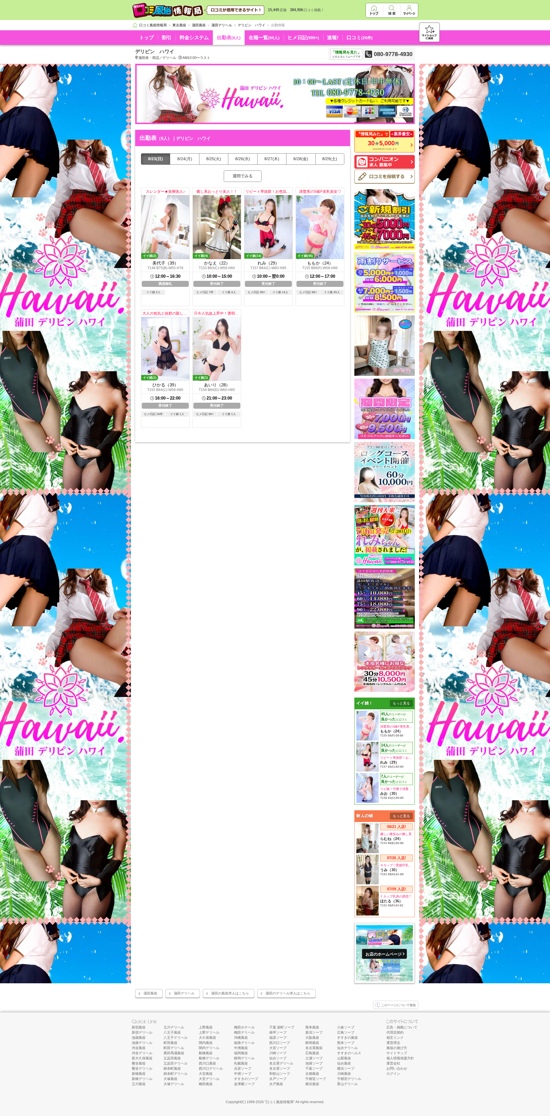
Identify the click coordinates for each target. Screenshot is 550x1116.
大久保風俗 (207, 1038)
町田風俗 (170, 1043)
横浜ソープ (345, 1069)
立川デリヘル (174, 1027)
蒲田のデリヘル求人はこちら (288, 993)
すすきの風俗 (347, 1038)
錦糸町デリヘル (176, 1074)
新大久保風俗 (142, 1058)
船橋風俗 (206, 1053)
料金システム (194, 37)
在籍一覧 (264, 37)
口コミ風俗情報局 (279, 1102)
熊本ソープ (345, 1043)
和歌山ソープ (279, 1074)
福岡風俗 (241, 1053)
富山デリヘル (347, 1084)
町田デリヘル (174, 1048)
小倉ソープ (345, 1027)
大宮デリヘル (209, 1079)
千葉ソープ (314, 1069)
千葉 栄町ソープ (281, 1027)
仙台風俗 (344, 1063)
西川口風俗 (207, 1063)
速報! (333, 37)
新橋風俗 (139, 1074)
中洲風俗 (241, 1048)
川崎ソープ (277, 1053)
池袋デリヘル (142, 1043)
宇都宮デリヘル (349, 1079)
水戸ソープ (277, 1079)
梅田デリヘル (244, 1032)
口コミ (360, 37)
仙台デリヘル (347, 1048)
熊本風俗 (312, 1027)
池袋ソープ (314, 1063)
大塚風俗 (170, 1079)
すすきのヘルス (349, 1053)
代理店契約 (395, 1032)
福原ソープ (277, 1038)
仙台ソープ (277, 1058)
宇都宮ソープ (315, 1079)
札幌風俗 (241, 1063)
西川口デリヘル (211, 1069)
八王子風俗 (172, 1032)
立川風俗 (139, 1084)
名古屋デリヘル (281, 1063)
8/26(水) (242, 158)
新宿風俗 (139, 1027)
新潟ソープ (314, 1032)
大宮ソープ (277, 1048)
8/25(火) (213, 158)
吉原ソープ (242, 1069)
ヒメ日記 (303, 37)
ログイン (393, 1074)
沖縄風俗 (241, 1038)
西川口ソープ (279, 1043)
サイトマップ (396, 1053)
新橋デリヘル (142, 1079)
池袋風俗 (139, 1038)
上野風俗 (206, 1027)
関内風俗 (206, 1043)
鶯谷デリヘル (142, 1069)
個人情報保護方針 (400, 1058)
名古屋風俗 (314, 1048)
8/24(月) (184, 158)
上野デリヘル (209, 1032)
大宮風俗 (206, 1074)
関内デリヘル (209, 1048)
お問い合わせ (396, 1069)
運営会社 (393, 1063)
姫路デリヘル (244, 1043)
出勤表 (229, 37)
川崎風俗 (344, 1074)
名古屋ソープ (279, 1069)
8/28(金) (300, 158)
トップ (146, 37)
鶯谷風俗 (139, 1063)
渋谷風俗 (139, 1048)
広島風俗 (312, 1053)
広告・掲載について (401, 1027)
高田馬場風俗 (174, 1053)
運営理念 (393, 1043)
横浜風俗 (312, 1084)
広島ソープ (345, 1032)
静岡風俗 (312, 1043)
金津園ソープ (244, 1084)
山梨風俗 (344, 1058)
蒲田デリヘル (184, 993)
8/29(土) (329, 158)
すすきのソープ (246, 1079)
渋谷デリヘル (142, 1053)
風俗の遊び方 (396, 1048)
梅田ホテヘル (244, 1027)
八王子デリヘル (176, 1038)
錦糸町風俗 (172, 1069)
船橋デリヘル (209, 1058)
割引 (167, 37)
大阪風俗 (312, 1038)
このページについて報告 (398, 1005)
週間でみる (243, 176)
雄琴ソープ (277, 1032)
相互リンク (395, 1038)
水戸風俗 (276, 1084)
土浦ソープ (314, 1058)
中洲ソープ (242, 1074)
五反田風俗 (172, 1058)
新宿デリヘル (142, 1032)
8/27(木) (271, 158)
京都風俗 (312, 1074)
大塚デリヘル (174, 1084)
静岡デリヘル (244, 1058)
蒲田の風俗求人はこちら (230, 993)
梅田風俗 (206, 1084)
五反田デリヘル (176, 1063)
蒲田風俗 (150, 993)
